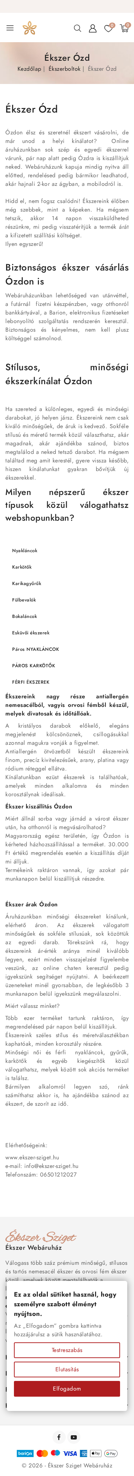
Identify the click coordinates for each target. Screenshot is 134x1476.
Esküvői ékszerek (30, 632)
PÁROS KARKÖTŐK (33, 665)
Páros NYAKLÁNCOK (35, 649)
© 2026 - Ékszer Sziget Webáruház (67, 1465)
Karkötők (21, 567)
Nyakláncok (24, 550)
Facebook (60, 1437)
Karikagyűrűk (26, 583)
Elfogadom (67, 1389)
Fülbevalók (24, 599)
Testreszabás (67, 1350)
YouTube (74, 1437)
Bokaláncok (24, 616)
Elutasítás (67, 1369)
